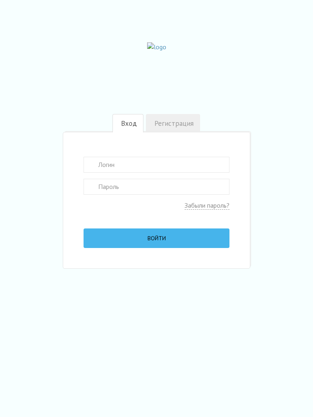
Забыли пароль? (207, 205)
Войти (157, 238)
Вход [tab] (129, 123)
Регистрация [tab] (174, 123)
